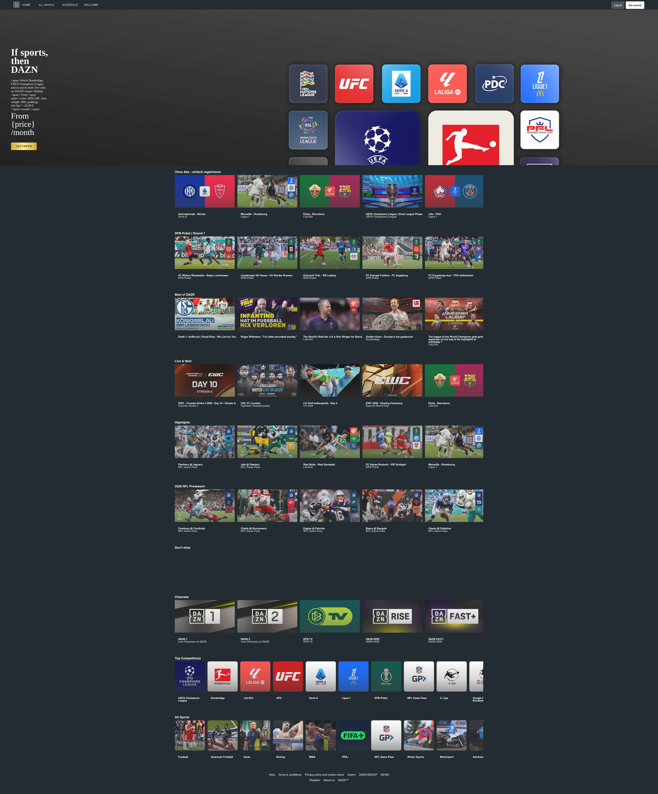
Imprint (351, 775)
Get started (635, 5)
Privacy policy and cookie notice (324, 775)
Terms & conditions (289, 775)
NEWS (385, 775)
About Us (329, 780)
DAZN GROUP (368, 775)
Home (26, 4)
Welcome (91, 4)
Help (272, 775)
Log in (618, 5)
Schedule (70, 4)
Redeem (315, 780)
